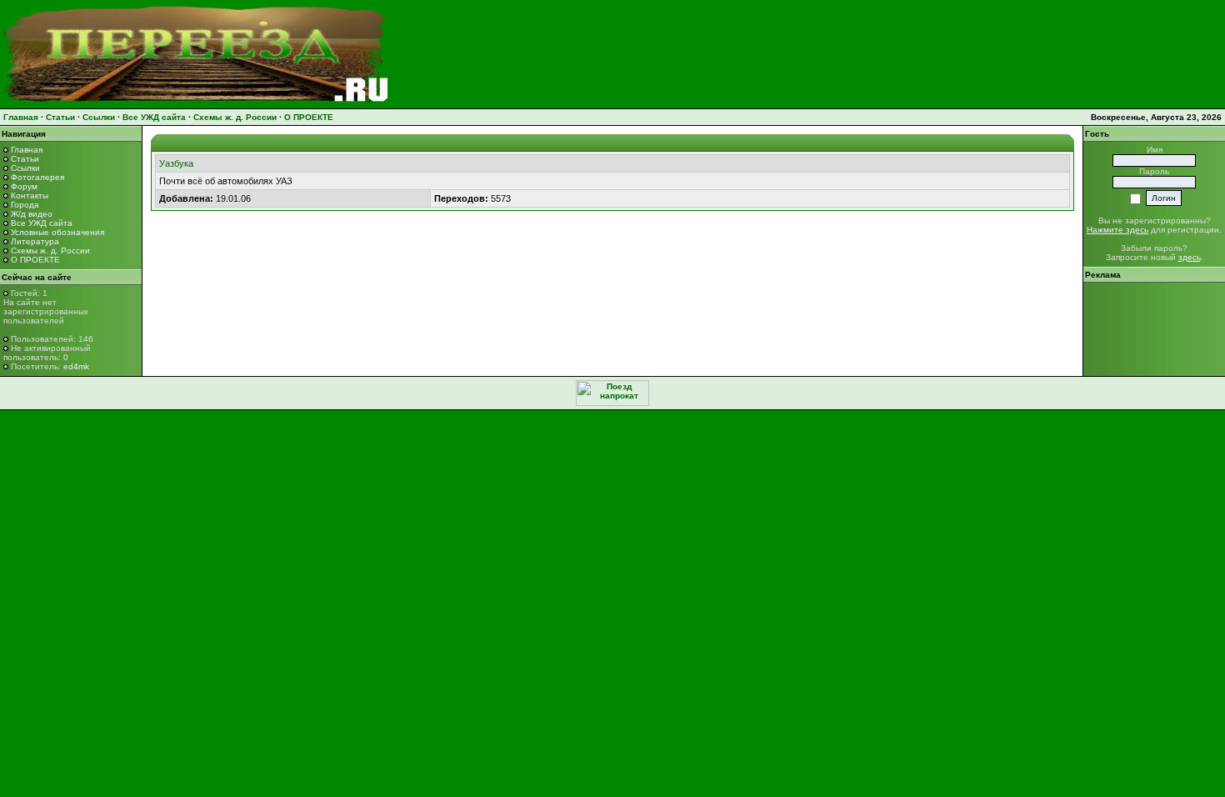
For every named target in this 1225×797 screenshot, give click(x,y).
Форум (24, 186)
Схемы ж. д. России (235, 117)
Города (25, 204)
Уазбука (176, 163)
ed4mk (76, 366)
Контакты (29, 195)
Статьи (60, 117)
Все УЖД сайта (154, 117)
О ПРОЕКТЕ (308, 117)
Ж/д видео (31, 213)
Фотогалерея (37, 177)
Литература (35, 241)
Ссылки (98, 117)
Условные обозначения (57, 232)
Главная (20, 117)
